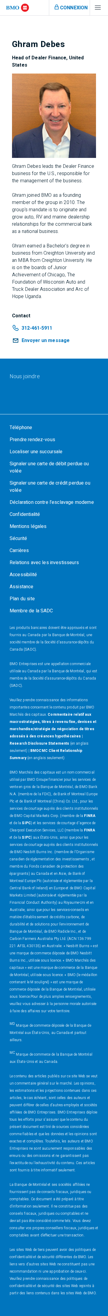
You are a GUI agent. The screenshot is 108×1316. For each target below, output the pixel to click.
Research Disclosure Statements (39, 743)
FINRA (89, 815)
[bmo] (17, 8)
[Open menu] (98, 9)
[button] (41, 340)
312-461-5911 (37, 328)
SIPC (26, 823)
